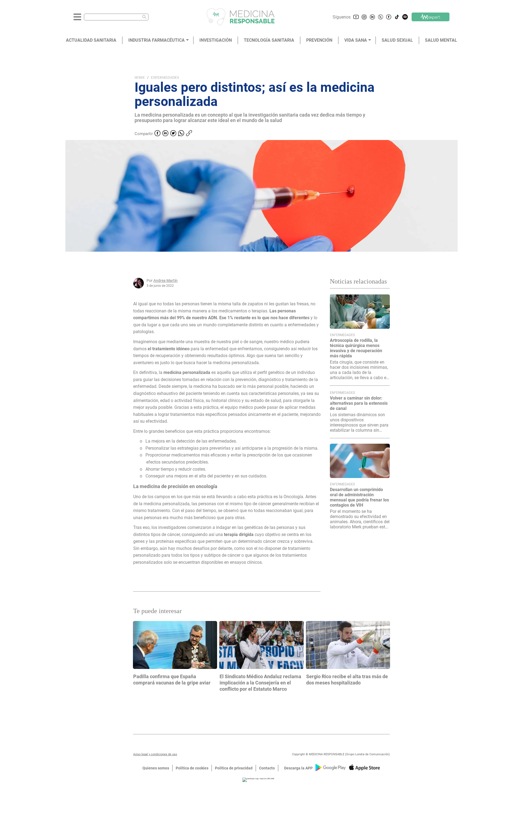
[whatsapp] (181, 133)
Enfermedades (165, 77)
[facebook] (157, 133)
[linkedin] (165, 133)
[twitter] (173, 133)
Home (140, 77)
